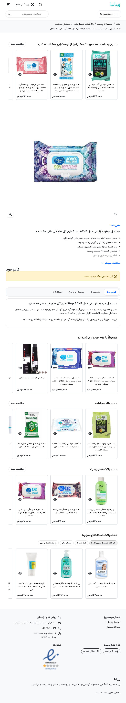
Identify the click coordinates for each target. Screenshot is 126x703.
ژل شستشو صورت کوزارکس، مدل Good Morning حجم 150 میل (32, 586)
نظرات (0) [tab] (57, 292)
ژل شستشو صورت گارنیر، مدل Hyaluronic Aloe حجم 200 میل (66, 585)
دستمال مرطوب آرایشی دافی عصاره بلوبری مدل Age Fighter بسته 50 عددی (66, 380)
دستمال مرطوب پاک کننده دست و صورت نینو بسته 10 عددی (66, 445)
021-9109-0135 (49, 628)
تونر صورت (81, 543)
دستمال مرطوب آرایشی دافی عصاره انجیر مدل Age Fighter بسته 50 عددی (101, 380)
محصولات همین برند (103, 469)
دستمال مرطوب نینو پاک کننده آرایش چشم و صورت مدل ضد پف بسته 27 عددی (101, 446)
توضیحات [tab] (111, 292)
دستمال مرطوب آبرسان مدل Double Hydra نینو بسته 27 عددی (101, 87)
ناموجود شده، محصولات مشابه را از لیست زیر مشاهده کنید (77, 44)
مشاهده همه (17, 44)
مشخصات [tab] (95, 292)
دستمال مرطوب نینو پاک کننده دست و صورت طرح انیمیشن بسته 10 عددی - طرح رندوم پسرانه (66, 87)
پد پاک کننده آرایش (48, 543)
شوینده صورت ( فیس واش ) (103, 543)
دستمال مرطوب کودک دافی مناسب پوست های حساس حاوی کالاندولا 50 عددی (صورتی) (31, 87)
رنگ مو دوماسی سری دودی (31, 378)
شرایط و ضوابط (112, 622)
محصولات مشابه (106, 403)
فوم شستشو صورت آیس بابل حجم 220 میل (101, 585)
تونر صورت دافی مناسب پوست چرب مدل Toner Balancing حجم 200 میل (101, 512)
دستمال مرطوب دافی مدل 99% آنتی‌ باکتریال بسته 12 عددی (31, 445)
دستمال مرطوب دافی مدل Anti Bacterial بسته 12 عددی (66, 511)
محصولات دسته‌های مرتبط (99, 535)
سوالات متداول (113, 627)
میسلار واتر (67, 543)
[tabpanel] (63, 311)
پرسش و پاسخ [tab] (76, 292)
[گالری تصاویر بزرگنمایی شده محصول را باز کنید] (63, 162)
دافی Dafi (115, 225)
